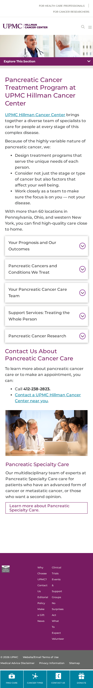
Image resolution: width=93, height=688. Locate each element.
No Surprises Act (57, 609)
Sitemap (74, 663)
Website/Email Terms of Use (41, 657)
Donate (81, 683)
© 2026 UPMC (9, 657)
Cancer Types (35, 683)
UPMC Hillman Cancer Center (35, 114)
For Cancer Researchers (71, 11)
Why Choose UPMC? (42, 573)
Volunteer (58, 638)
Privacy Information (51, 663)
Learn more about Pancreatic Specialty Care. (39, 507)
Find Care (11, 683)
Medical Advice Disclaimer (17, 663)
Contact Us (58, 683)
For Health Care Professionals (62, 5)
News (40, 621)
